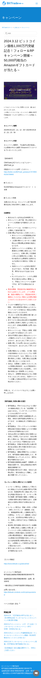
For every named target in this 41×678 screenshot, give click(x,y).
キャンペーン (25, 27)
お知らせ (17, 27)
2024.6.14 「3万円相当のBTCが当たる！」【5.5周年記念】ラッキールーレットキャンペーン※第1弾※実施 (20, 618)
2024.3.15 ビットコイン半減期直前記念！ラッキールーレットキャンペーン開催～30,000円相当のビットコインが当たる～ (20, 635)
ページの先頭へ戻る (11, 603)
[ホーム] (13, 4)
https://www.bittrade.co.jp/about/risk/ (16, 563)
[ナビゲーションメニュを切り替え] (36, 3)
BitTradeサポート (7, 27)
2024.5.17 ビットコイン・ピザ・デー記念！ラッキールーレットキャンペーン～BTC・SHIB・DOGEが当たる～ (20, 626)
